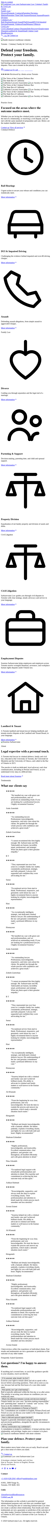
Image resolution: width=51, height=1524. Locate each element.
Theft (25, 22)
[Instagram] (5, 1469)
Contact (4, 1497)
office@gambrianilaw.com (26, 1478)
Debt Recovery (33, 29)
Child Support (24, 15)
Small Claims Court (30, 31)
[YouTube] (13, 1469)
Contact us (14, 35)
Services (9, 1495)
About (3, 9)
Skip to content (7, 2)
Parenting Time (13, 15)
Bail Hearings (6, 22)
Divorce (4, 13)
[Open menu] (2, 38)
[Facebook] (2, 1469)
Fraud (24, 24)
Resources (9, 33)
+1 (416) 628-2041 (8, 1478)
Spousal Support (36, 15)
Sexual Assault (17, 22)
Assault (30, 22)
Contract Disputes (20, 29)
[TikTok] (15, 1469)
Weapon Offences (33, 24)
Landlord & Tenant (15, 31)
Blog (3, 33)
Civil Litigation (7, 29)
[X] (7, 1469)
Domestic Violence (14, 24)
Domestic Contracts (15, 13)
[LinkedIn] (10, 1469)
